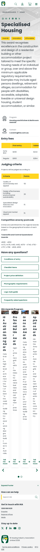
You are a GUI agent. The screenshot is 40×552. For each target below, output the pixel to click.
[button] (22, 4)
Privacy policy (27, 547)
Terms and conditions (10, 547)
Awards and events (9, 12)
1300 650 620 (6, 508)
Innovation (17, 38)
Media (3, 517)
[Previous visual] (3, 470)
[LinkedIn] (11, 528)
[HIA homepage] (3, 3)
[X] (3, 528)
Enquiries (4, 512)
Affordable (29, 38)
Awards (22, 12)
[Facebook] (7, 528)
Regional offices (7, 514)
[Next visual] (37, 470)
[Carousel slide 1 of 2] (18, 476)
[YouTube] (16, 528)
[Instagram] (20, 528)
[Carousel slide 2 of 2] (21, 476)
